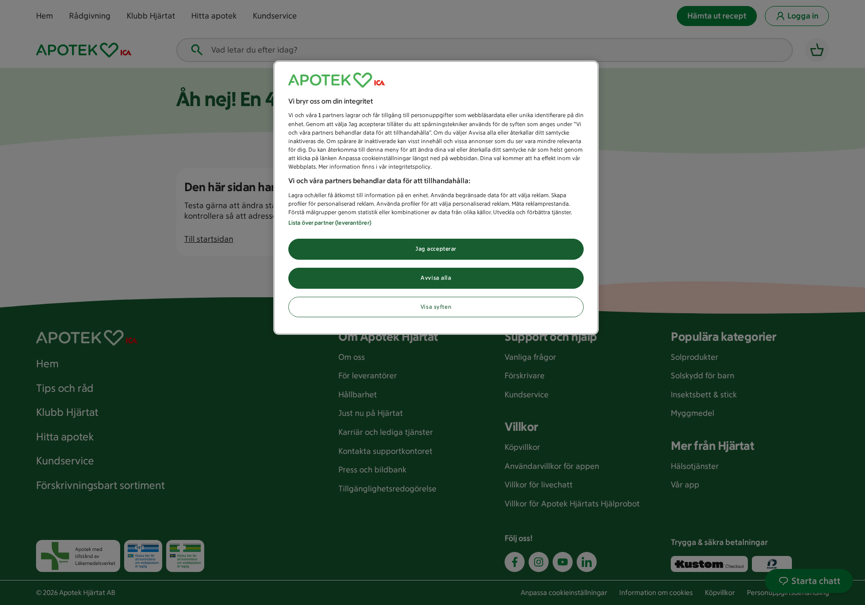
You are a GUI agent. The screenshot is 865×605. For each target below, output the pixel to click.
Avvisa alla (435, 277)
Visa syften (436, 306)
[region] (436, 198)
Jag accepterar (436, 248)
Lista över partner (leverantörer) (329, 222)
